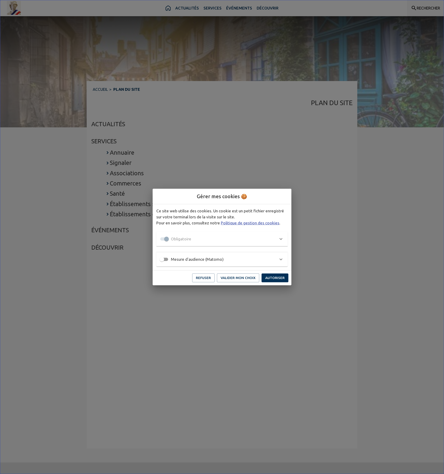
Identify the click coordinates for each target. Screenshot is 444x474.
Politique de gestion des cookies (250, 223)
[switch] (161, 259)
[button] (222, 239)
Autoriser (275, 278)
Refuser (203, 278)
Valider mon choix (238, 278)
